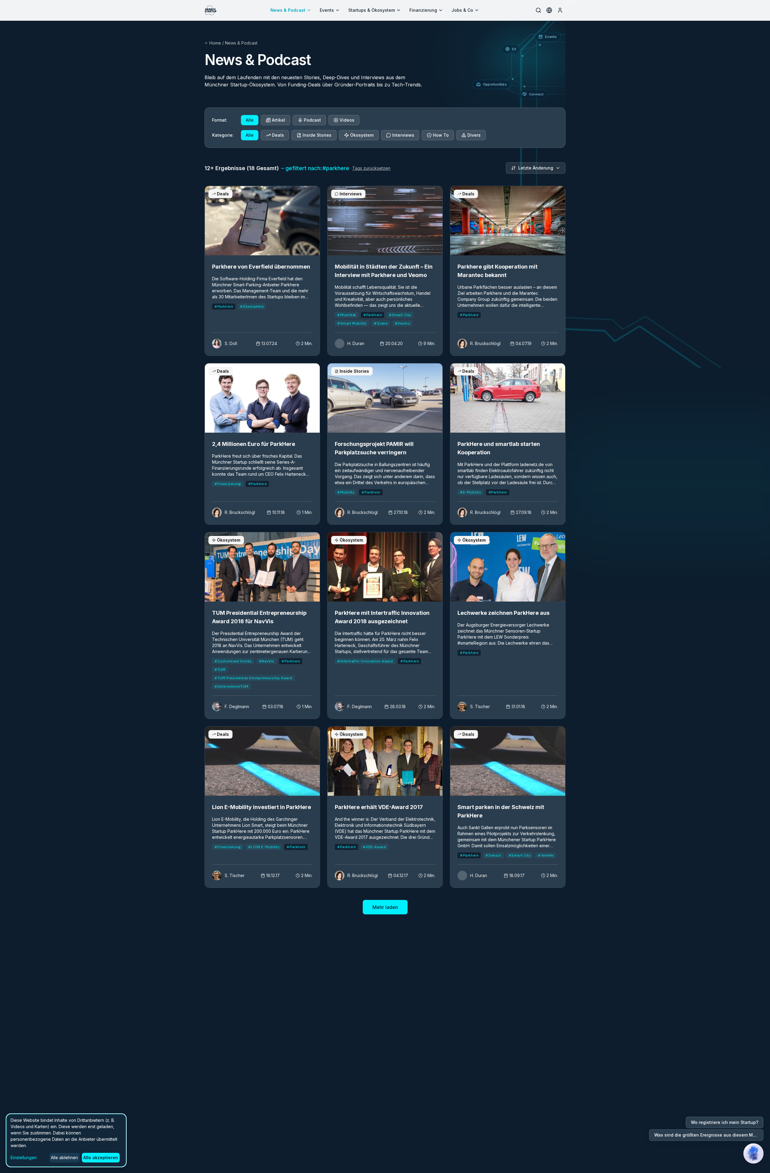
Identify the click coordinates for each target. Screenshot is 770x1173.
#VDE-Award (374, 847)
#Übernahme (251, 306)
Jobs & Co (462, 10)
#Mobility (345, 492)
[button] (753, 1153)
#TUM (219, 669)
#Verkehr (546, 855)
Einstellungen (24, 1157)
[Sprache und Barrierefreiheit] (549, 10)
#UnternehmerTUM (231, 686)
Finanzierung (423, 10)
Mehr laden (385, 907)
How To (441, 135)
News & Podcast (287, 10)
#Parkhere (223, 306)
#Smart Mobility (352, 323)
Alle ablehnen (64, 1157)
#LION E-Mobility (264, 847)
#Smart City (400, 315)
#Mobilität (346, 315)
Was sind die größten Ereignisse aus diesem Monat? (708, 1134)
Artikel (278, 120)
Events (327, 10)
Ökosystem (362, 135)
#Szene (381, 323)
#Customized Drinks (233, 661)
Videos (347, 120)
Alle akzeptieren (100, 1157)
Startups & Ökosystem (371, 10)
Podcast (312, 120)
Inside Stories (317, 135)
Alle (250, 120)
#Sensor (493, 855)
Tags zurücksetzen (371, 168)
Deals (278, 135)
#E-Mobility (470, 492)
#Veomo (402, 323)
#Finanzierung (227, 483)
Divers (474, 135)
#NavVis (266, 661)
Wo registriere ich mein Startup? (724, 1122)
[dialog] (66, 1140)
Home (215, 42)
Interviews (403, 135)
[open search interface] (538, 10)
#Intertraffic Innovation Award (365, 661)
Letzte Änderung (535, 167)
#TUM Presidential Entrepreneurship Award (253, 678)
